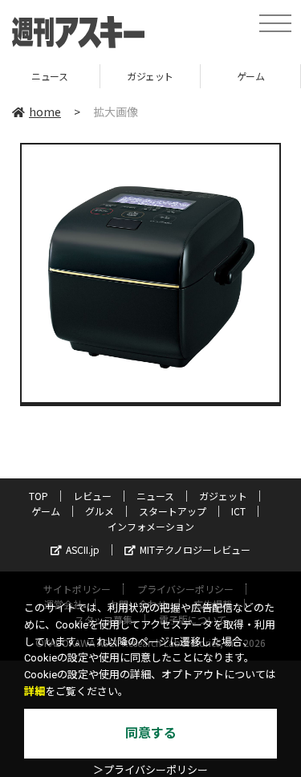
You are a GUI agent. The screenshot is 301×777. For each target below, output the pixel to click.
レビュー (92, 495)
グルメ (99, 511)
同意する (151, 733)
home (45, 112)
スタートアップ (172, 511)
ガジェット (120, 76)
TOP (38, 495)
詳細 (34, 691)
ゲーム (221, 76)
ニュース (155, 495)
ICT (238, 511)
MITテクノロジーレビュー (195, 549)
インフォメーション (151, 526)
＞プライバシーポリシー (150, 770)
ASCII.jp (83, 549)
